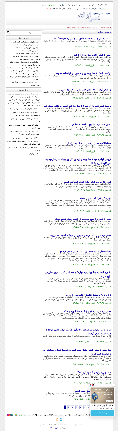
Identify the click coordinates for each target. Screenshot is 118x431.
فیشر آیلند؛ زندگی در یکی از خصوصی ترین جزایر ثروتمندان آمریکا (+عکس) (25, 133)
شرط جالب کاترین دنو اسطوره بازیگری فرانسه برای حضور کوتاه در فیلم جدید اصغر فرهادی (78, 332)
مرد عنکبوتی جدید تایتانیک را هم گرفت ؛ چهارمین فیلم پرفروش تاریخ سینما (25, 43)
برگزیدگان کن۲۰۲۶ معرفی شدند (95, 198)
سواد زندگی (52, 5)
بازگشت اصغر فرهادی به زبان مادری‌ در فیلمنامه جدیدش (82, 74)
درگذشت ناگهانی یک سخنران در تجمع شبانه (23, 109)
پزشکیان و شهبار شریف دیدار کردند (26, 48)
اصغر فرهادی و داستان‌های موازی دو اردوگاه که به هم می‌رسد (80, 235)
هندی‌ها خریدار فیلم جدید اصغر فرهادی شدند (87, 182)
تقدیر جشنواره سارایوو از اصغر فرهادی (91, 125)
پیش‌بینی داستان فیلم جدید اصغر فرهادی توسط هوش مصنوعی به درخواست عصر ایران (77, 352)
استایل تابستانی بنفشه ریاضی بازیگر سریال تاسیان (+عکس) (25, 84)
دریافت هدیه (102, 413)
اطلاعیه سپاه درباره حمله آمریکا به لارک (25, 138)
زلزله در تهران (33, 154)
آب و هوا (74, 5)
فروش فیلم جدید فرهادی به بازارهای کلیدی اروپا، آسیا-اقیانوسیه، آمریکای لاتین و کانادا (78, 161)
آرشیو (93, 5)
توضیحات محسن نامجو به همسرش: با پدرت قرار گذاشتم (24, 126)
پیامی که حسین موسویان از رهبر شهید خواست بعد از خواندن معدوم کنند (85, 27)
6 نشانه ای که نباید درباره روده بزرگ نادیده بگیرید (25, 120)
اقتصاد (38, 5)
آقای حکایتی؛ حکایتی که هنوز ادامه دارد (25, 53)
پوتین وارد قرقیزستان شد (30, 50)
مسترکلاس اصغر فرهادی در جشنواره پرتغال (89, 143)
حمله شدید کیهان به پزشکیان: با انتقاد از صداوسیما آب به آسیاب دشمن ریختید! (25, 114)
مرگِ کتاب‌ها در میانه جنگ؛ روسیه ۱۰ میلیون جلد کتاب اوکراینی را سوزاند (24, 63)
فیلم (63, 9)
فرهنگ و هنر (89, 9)
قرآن (74, 9)
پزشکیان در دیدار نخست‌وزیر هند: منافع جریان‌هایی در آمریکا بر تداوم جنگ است (26, 72)
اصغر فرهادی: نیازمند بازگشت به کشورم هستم (87, 311)
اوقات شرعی (66, 5)
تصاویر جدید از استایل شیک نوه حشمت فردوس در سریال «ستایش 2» (26, 58)
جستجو (88, 5)
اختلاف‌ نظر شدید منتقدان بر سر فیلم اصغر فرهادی (85, 252)
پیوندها (54, 415)
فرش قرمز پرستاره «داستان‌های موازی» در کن (88, 295)
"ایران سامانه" (53, 428)
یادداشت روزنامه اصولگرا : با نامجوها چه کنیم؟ (22, 68)
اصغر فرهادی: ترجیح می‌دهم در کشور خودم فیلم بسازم (83, 219)
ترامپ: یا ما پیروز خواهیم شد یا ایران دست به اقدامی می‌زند (24, 149)
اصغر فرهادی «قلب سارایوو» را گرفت (92, 55)
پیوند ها (59, 5)
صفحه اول (108, 5)
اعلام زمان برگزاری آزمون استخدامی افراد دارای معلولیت (23, 78)
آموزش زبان (49, 9)
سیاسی (44, 5)
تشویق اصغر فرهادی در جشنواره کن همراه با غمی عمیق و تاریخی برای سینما (78, 275)
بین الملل (97, 9)
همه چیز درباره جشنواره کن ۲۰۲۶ (94, 373)
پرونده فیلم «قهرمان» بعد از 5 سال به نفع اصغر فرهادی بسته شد (77, 106)
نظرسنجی (81, 5)
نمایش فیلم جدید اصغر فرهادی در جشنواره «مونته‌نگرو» (82, 39)
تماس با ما (100, 5)
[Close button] (113, 385)
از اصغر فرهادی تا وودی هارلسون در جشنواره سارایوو (84, 90)
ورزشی (103, 9)
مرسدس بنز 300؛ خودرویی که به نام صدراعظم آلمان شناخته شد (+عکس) (23, 142)
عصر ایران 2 (57, 9)
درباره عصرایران (83, 415)
